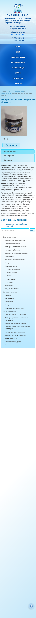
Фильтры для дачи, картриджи (15, 335)
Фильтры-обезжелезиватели (15, 240)
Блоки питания (12, 272)
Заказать (11, 145)
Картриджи (9, 263)
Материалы (9, 285)
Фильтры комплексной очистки (16, 247)
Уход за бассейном (11, 289)
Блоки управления (13, 269)
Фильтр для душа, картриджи (15, 332)
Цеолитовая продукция (13, 342)
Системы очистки (9, 237)
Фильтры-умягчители (12, 243)
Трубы (9, 276)
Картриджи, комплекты (13, 305)
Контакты (18, 83)
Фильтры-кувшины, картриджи (15, 315)
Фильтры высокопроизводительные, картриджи (17, 328)
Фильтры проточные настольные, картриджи (16, 319)
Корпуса (10, 282)
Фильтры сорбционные (13, 250)
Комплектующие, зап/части (14, 308)
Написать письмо (17, 34)
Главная (18, 47)
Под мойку (9, 302)
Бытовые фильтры (10, 292)
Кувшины (8, 295)
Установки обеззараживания (15, 260)
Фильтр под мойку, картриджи (15, 323)
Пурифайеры (9, 256)
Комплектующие (11, 266)
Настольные (9, 298)
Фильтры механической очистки (16, 253)
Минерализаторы (11, 338)
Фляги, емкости (12, 279)
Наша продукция (9, 311)
